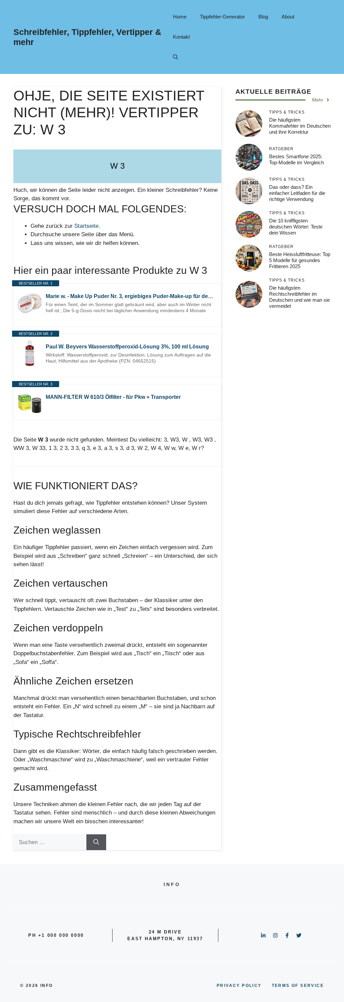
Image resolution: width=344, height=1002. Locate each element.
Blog (263, 16)
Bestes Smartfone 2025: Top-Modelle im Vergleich (296, 159)
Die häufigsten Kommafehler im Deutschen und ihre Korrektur (300, 126)
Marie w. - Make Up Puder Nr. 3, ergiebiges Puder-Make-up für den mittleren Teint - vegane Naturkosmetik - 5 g (130, 296)
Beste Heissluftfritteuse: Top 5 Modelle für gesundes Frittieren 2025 (299, 260)
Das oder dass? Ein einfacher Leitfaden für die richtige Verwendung (297, 193)
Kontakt (181, 37)
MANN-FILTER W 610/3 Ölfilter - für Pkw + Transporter (113, 397)
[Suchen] (96, 842)
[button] (175, 57)
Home (179, 16)
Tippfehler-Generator (222, 16)
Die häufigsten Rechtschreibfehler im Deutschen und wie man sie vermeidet (299, 297)
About (288, 16)
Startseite (86, 226)
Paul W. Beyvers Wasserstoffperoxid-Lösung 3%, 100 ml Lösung (127, 346)
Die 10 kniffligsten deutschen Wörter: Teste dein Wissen (295, 227)
